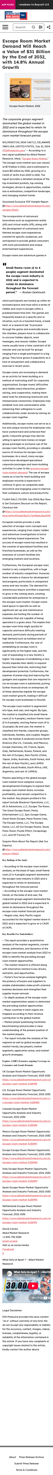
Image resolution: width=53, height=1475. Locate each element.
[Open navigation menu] (5, 27)
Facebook (8, 1249)
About (12, 1457)
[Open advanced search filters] (40, 27)
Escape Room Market (35, 158)
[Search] (33, 27)
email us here (10, 1241)
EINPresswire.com (14, 150)
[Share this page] (49, 27)
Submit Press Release (26, 1463)
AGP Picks (8, 4)
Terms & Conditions (26, 1469)
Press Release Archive (31, 1457)
